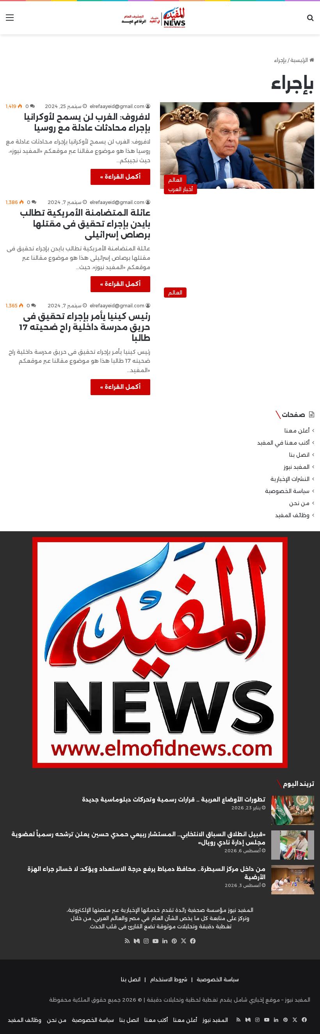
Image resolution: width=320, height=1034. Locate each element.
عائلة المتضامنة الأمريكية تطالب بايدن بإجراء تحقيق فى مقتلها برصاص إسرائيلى (85, 223)
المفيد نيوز (296, 467)
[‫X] (183, 941)
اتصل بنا (299, 455)
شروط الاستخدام (168, 979)
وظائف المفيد (292, 515)
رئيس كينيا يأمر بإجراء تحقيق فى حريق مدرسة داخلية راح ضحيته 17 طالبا (85, 327)
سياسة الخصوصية (287, 491)
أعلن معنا (296, 430)
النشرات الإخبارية (289, 479)
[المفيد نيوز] (160, 18)
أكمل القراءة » (120, 176)
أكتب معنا (156, 1020)
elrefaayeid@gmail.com (117, 106)
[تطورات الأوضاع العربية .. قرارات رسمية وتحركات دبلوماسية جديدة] (292, 810)
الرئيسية (299, 60)
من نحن (299, 503)
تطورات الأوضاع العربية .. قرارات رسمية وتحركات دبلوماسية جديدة (173, 799)
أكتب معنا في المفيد (283, 443)
